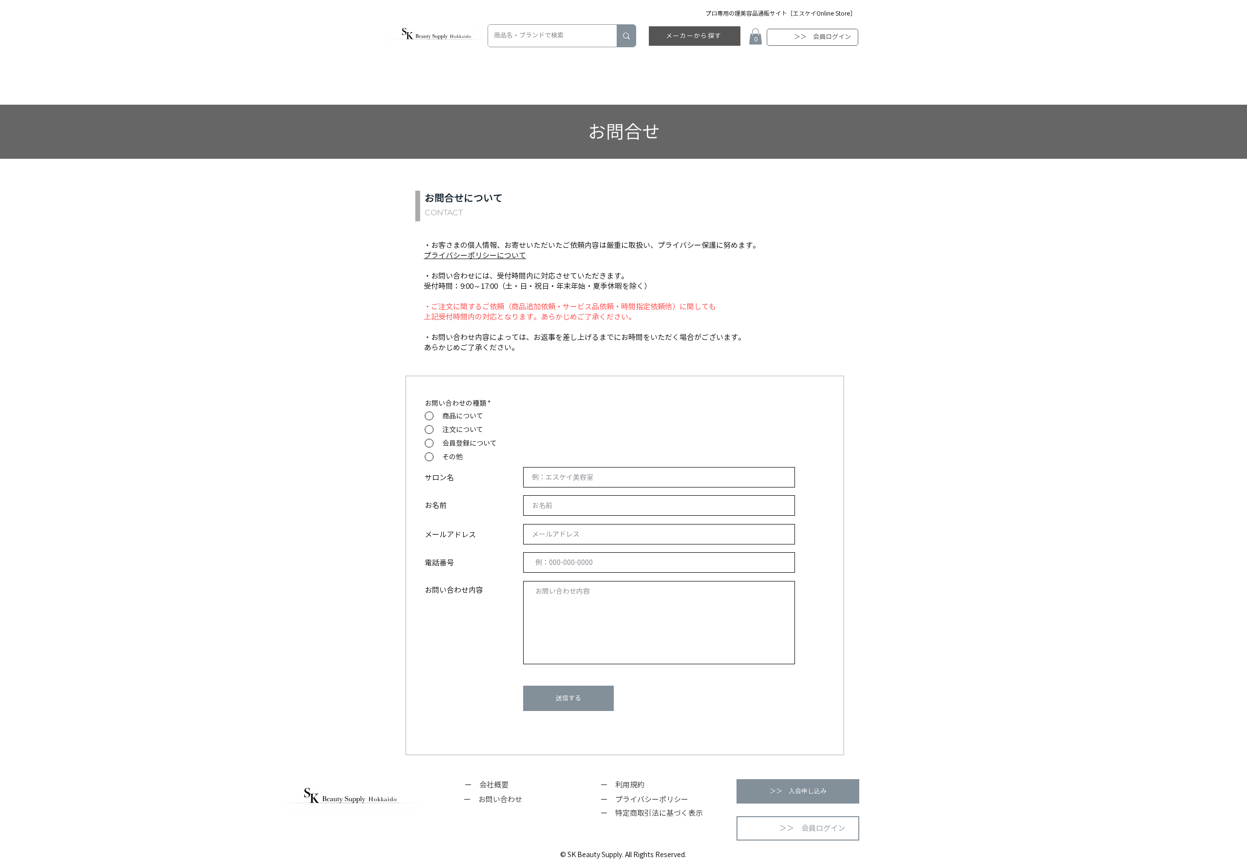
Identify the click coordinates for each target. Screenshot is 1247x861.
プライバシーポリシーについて (475, 255)
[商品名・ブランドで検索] (626, 36)
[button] (755, 36)
